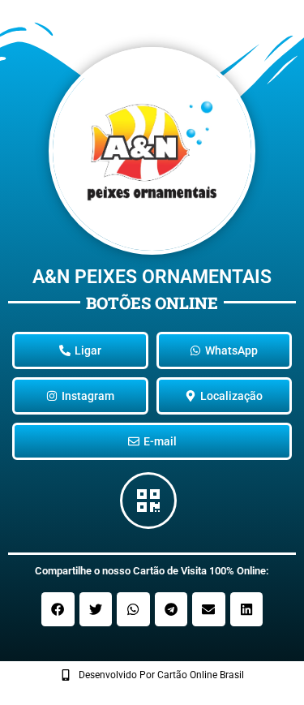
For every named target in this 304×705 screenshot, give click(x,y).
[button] (58, 609)
